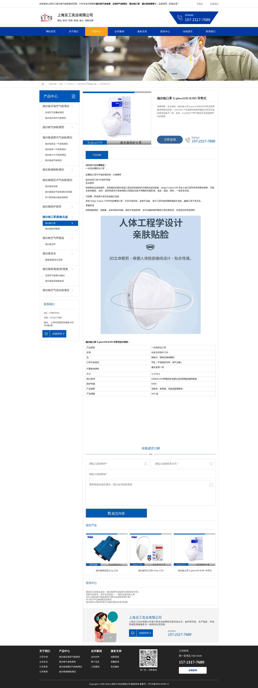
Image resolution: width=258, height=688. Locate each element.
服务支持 (142, 31)
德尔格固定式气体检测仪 (57, 180)
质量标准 (115, 662)
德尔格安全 (49, 253)
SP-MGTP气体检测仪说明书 (99, 599)
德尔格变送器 (51, 186)
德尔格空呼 (50, 244)
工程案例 (95, 667)
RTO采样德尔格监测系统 (56, 197)
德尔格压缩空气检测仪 (56, 106)
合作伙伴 (95, 657)
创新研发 (115, 657)
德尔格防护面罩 (52, 206)
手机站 (200, 4)
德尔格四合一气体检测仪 (56, 144)
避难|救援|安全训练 (54, 260)
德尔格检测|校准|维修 (55, 268)
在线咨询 (193, 670)
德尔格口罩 (105, 84)
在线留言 (188, 31)
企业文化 (43, 662)
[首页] (42, 84)
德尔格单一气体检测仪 (55, 149)
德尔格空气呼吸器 (53, 237)
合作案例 (119, 31)
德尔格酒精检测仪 (53, 169)
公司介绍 (43, 657)
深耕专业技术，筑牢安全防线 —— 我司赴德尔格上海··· (111, 594)
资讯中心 (165, 31)
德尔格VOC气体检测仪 (55, 155)
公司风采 (43, 667)
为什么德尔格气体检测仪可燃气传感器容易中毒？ (109, 597)
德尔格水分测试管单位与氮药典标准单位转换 (107, 602)
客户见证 (95, 662)
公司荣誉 (43, 672)
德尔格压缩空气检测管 (55, 118)
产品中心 (96, 31)
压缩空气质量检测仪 (54, 112)
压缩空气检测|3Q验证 (55, 275)
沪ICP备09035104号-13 (158, 684)
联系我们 (214, 4)
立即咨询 (170, 139)
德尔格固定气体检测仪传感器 (58, 192)
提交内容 (118, 513)
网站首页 (51, 31)
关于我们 (73, 31)
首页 (61, 84)
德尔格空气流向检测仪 (56, 290)
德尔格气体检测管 (53, 127)
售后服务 (115, 667)
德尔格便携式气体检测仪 (57, 137)
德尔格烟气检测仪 (53, 160)
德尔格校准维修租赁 (54, 281)
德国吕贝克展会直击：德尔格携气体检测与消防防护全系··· (113, 592)
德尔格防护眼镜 (52, 229)
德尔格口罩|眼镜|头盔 (87, 84)
